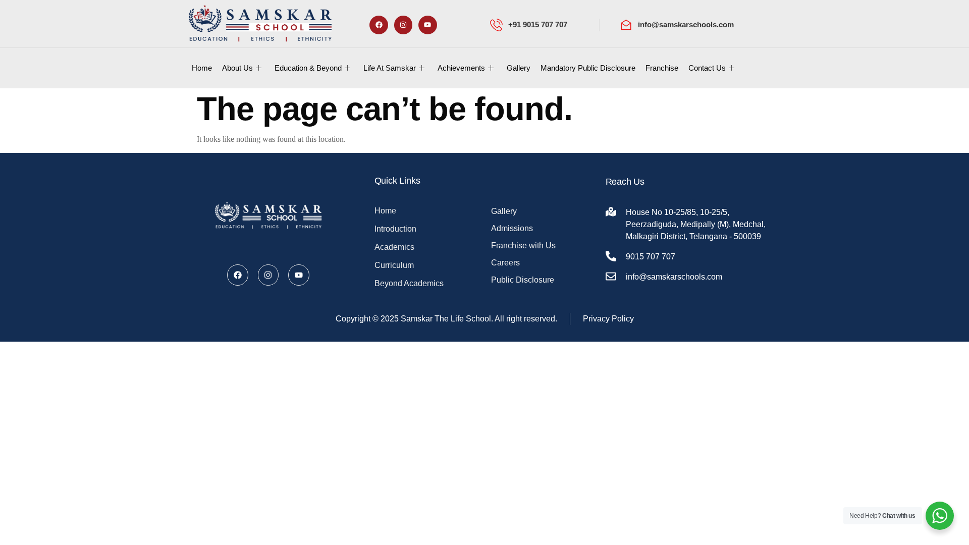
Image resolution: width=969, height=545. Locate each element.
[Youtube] (427, 25)
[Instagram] (403, 25)
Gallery (518, 68)
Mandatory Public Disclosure (588, 68)
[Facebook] (378, 25)
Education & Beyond (308, 68)
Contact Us (707, 68)
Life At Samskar (389, 68)
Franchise (661, 68)
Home (202, 68)
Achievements (461, 68)
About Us (237, 68)
